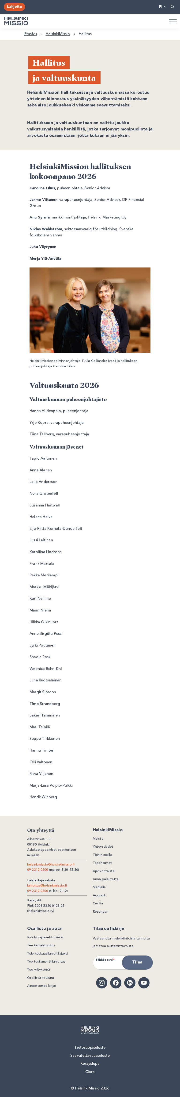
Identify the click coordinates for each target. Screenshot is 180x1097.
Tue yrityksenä (38, 969)
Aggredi (99, 895)
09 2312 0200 (37, 869)
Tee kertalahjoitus (41, 945)
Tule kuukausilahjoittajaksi (47, 953)
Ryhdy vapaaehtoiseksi (45, 937)
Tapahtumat (102, 863)
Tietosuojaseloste (89, 1048)
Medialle (99, 887)
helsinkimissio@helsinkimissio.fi (51, 864)
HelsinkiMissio (58, 34)
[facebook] (115, 982)
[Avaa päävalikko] (172, 21)
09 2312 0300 (37, 891)
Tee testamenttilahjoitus (46, 961)
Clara (90, 1072)
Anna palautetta (106, 879)
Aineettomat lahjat (41, 986)
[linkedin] (129, 982)
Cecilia (98, 903)
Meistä (98, 838)
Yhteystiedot (103, 846)
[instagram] (101, 982)
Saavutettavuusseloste (90, 1056)
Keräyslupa (90, 1064)
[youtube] (144, 982)
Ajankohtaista (104, 871)
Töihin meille (102, 855)
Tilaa (137, 962)
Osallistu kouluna (40, 978)
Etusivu (30, 34)
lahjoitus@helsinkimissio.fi (47, 885)
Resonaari (100, 911)
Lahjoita (14, 7)
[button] (172, 7)
